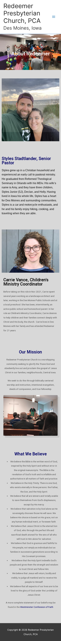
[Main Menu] (54, 17)
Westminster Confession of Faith (36, 607)
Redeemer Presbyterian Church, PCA (22, 13)
